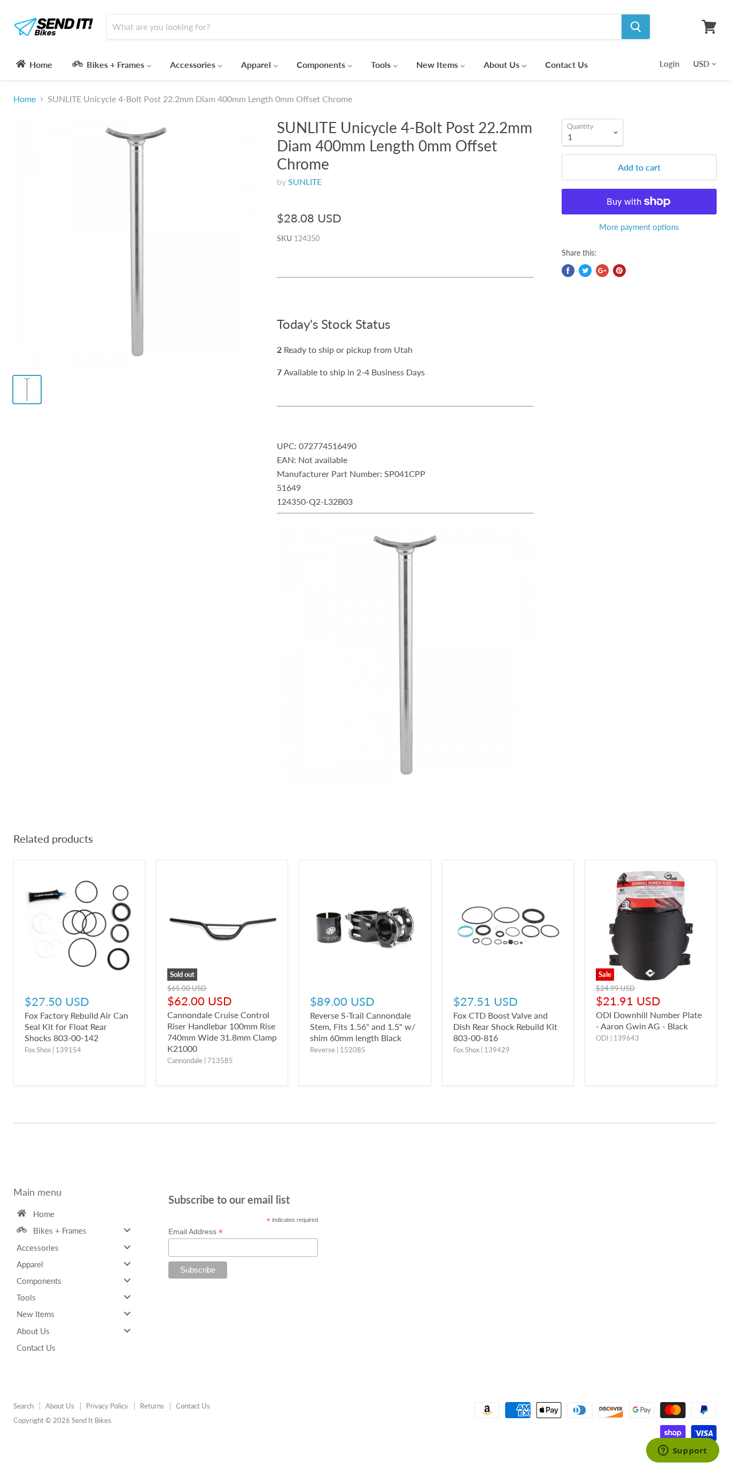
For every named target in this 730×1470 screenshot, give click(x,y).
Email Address (195, 1232)
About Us (59, 1406)
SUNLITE (305, 181)
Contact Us (193, 1406)
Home (24, 99)
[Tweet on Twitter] (585, 270)
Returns (152, 1406)
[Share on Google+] (602, 270)
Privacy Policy (107, 1406)
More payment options (639, 227)
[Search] (636, 26)
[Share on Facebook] (568, 270)
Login (669, 63)
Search (23, 1406)
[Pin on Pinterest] (619, 270)
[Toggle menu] (127, 1230)
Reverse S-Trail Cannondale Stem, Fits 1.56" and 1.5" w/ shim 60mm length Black (362, 1026)
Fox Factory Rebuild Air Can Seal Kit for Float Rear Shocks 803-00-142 (76, 1026)
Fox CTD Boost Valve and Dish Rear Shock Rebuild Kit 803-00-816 (505, 1026)
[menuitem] (33, 64)
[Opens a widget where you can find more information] (682, 1451)
